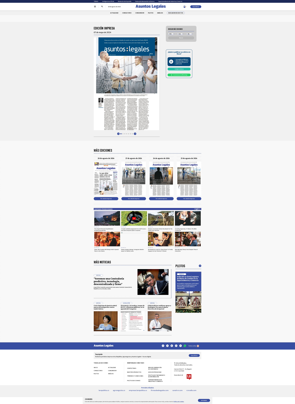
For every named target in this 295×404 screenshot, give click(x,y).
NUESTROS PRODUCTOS (134, 372)
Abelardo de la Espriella (124, 1)
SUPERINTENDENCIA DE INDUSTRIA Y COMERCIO (155, 380)
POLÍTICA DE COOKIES (133, 380)
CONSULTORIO (126, 13)
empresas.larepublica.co (138, 390)
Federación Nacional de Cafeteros (144, 1)
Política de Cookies (179, 401)
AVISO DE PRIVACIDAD (154, 372)
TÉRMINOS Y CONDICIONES (135, 376)
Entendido (204, 400)
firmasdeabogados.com (160, 390)
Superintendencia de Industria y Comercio (170, 1)
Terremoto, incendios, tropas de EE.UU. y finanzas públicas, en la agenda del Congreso (133, 307)
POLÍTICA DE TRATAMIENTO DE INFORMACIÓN (156, 376)
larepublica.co (104, 390)
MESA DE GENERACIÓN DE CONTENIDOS (154, 368)
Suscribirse (196, 6)
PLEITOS (150, 13)
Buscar (181, 38)
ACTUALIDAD (114, 13)
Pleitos (180, 265)
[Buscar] (102, 7)
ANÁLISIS (160, 13)
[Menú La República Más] (95, 7)
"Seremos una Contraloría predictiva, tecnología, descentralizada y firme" (109, 281)
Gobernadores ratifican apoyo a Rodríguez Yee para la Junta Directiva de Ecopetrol (159, 307)
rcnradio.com (191, 390)
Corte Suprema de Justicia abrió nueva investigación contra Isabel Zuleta (105, 307)
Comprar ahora (179, 69)
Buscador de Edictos (175, 13)
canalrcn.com (177, 390)
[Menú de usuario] (184, 6)
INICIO (96, 367)
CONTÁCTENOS (131, 368)
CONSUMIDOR (139, 13)
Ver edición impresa (106, 198)
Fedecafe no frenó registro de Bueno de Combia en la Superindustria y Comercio (188, 278)
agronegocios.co (119, 390)
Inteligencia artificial (108, 1)
